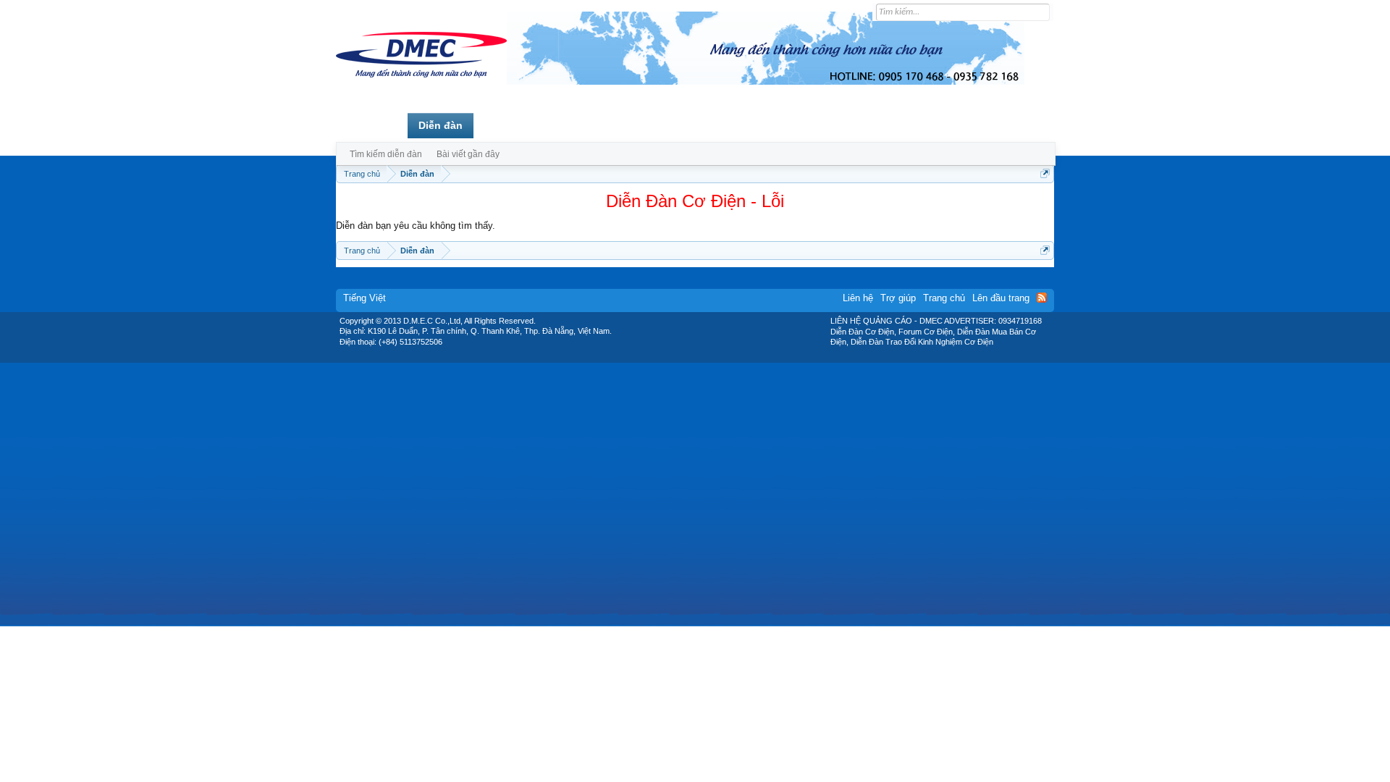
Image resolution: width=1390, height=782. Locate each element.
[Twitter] (689, 358)
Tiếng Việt (364, 298)
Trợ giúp (898, 298)
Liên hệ (858, 298)
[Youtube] (755, 358)
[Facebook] (664, 358)
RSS (1042, 298)
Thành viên (512, 125)
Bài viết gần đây (468, 154)
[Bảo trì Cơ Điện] (733, 358)
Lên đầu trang (1000, 298)
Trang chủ (372, 125)
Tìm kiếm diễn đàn (386, 154)
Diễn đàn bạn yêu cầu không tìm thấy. (415, 225)
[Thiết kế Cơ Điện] (711, 358)
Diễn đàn (440, 125)
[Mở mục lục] (1045, 173)
